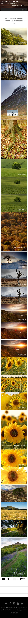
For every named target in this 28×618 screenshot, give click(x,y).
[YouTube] (17, 603)
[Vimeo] (14, 603)
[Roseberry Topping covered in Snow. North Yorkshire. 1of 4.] (14, 260)
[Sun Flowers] (14, 383)
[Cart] (22, 5)
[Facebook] (10, 603)
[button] (23, 9)
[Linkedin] (21, 603)
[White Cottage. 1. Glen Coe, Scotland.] (14, 100)
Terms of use (14, 612)
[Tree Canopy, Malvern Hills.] (14, 231)
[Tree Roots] (14, 139)
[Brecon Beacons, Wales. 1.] (14, 54)
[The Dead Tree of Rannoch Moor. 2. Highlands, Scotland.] (14, 295)
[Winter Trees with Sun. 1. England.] (14, 71)
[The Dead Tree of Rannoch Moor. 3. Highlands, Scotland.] (14, 278)
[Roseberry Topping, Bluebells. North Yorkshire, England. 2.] (14, 557)
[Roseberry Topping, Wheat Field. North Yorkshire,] (14, 511)
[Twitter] (6, 603)
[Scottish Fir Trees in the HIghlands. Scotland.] (14, 493)
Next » (23, 578)
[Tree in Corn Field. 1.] (14, 203)
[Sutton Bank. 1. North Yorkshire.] (14, 348)
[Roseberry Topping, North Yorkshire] (14, 528)
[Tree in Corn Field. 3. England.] (14, 168)
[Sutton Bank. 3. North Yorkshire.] (14, 313)
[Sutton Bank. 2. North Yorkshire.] (14, 330)
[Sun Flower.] (14, 401)
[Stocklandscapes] (10, 2)
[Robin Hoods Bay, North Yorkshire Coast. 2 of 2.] (14, 36)
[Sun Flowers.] (14, 366)
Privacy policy (21, 610)
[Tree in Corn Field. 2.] (14, 185)
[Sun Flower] (14, 458)
